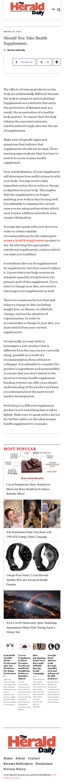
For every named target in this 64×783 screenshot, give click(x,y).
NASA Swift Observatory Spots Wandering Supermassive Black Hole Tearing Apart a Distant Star (31, 627)
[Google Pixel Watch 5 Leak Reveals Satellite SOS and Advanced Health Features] (32, 557)
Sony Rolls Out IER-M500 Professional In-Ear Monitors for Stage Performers (10, 665)
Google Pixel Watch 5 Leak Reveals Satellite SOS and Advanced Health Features (27, 580)
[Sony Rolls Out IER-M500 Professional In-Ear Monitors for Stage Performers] (10, 646)
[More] (56, 62)
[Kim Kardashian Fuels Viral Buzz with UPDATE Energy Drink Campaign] (32, 514)
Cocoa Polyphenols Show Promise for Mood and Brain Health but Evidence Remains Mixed (28, 489)
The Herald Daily (16, 50)
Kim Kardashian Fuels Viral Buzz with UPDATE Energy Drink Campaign (39, 664)
